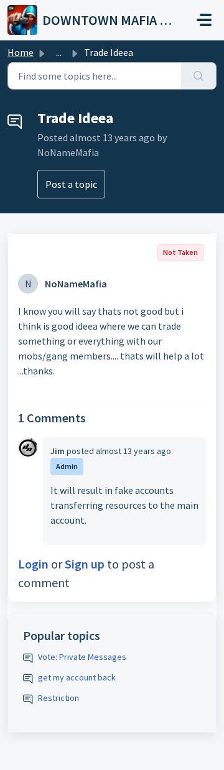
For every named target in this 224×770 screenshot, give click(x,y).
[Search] (199, 76)
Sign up (85, 564)
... (59, 52)
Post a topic (71, 184)
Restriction (58, 697)
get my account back (77, 677)
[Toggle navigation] (204, 20)
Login (33, 564)
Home (20, 52)
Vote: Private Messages (82, 656)
